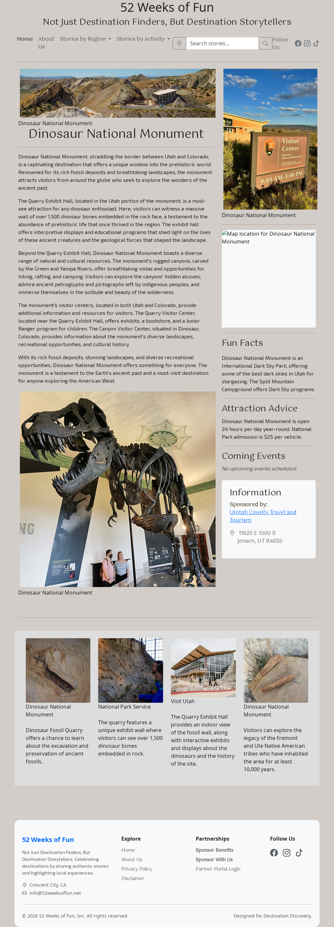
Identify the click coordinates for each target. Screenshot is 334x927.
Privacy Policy (136, 869)
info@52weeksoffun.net (55, 893)
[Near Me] (179, 43)
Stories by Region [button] (83, 39)
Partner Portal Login (218, 869)
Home (25, 39)
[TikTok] (316, 43)
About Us (46, 43)
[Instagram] (307, 43)
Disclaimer (132, 879)
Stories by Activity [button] (141, 39)
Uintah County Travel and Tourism (263, 516)
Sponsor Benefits (215, 850)
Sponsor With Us (214, 860)
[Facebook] (298, 43)
